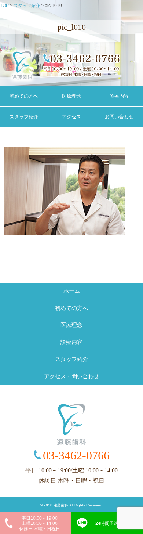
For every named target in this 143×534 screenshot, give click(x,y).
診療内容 (119, 96)
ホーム (71, 291)
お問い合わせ (119, 116)
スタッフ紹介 (24, 116)
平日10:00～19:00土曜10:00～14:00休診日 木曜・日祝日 (39, 523)
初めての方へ (24, 96)
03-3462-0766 (76, 455)
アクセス (71, 116)
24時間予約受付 (111, 523)
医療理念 (71, 96)
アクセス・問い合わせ (71, 376)
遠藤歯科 (61, 505)
